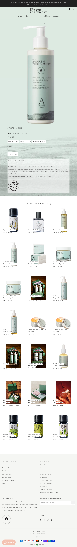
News (3, 483)
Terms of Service (46, 489)
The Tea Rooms (6, 477)
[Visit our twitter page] (48, 520)
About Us (29, 16)
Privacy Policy (45, 486)
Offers (47, 16)
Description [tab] (12, 160)
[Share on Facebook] (35, 195)
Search (56, 16)
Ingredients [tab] (22, 160)
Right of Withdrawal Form (49, 492)
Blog (39, 16)
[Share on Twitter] (38, 195)
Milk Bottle (42, 544)
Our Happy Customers (9, 480)
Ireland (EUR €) (36, 537)
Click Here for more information (40, 4)
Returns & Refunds (46, 483)
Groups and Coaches (46, 474)
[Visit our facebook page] (40, 520)
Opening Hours (44, 471)
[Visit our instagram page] (44, 520)
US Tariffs (43, 477)
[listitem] (38, 3)
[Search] (64, 9)
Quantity (10, 146)
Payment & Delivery (46, 480)
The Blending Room (8, 471)
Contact (42, 465)
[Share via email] (42, 195)
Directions (43, 468)
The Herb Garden (7, 474)
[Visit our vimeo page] (51, 520)
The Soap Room (6, 468)
